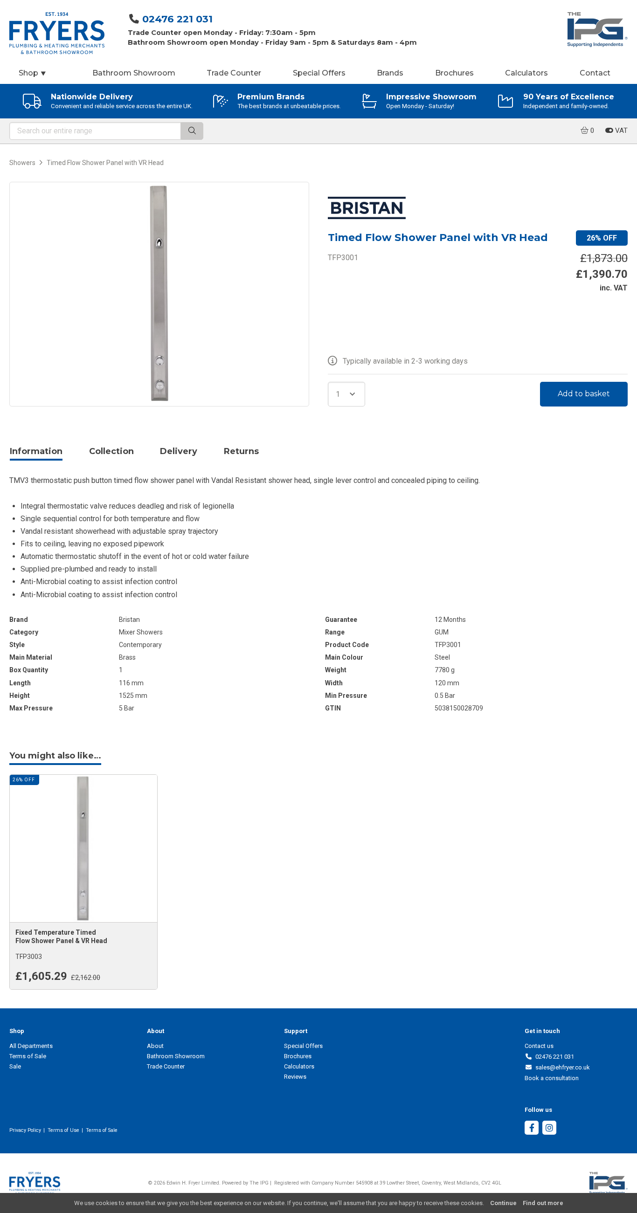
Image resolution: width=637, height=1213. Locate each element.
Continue (503, 1202)
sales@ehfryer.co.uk (561, 1067)
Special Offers (319, 73)
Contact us (539, 1045)
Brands (390, 73)
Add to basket (584, 393)
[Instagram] (549, 1128)
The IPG (259, 1183)
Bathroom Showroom (133, 73)
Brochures (454, 73)
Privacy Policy (25, 1130)
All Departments (31, 1045)
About (155, 1045)
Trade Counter (234, 73)
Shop (33, 73)
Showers (22, 162)
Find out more (543, 1202)
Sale (15, 1066)
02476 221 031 (177, 19)
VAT (620, 130)
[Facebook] (532, 1128)
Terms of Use (63, 1130)
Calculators (526, 73)
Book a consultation (552, 1078)
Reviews (295, 1076)
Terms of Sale (27, 1056)
